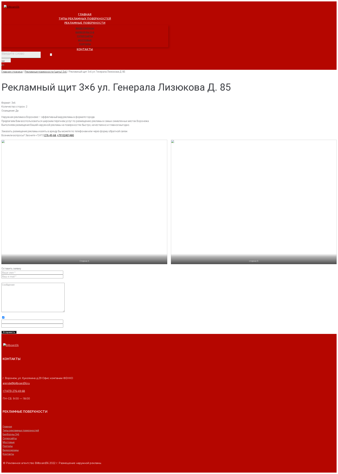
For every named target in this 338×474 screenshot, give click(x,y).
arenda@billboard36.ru (16, 383)
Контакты (8, 454)
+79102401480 (65, 135)
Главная (7, 426)
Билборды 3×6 (11, 434)
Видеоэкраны (11, 450)
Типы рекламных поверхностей (21, 430)
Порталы (8, 446)
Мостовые (9, 442)
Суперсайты (10, 438)
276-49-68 (50, 135)
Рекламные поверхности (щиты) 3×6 (46, 71)
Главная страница (12, 71)
